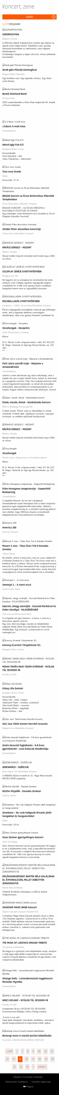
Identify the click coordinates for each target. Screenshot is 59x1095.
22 (21, 1067)
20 (52, 1059)
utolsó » (42, 1067)
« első (9, 1051)
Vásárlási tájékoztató (41, 1082)
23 (27, 1067)
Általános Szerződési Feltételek (28, 1077)
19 (46, 1059)
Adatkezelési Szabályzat (16, 1082)
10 (39, 1051)
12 (52, 1051)
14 (14, 1059)
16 (26, 1059)
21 (14, 1067)
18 (39, 1059)
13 (7, 1059)
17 (33, 1059)
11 (45, 1051)
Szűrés (29, 16)
